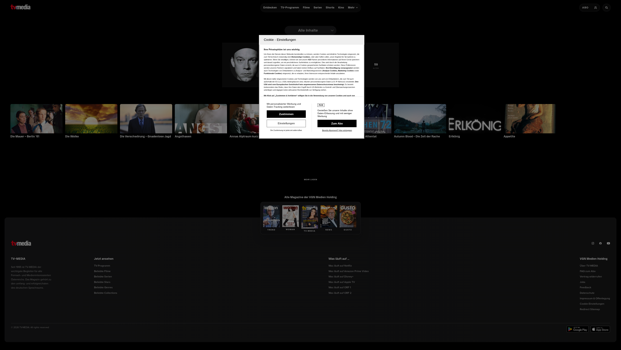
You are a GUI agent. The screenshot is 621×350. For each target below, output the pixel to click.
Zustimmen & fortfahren (286, 114)
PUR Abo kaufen (337, 123)
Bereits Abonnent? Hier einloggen (337, 130)
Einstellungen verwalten (286, 123)
